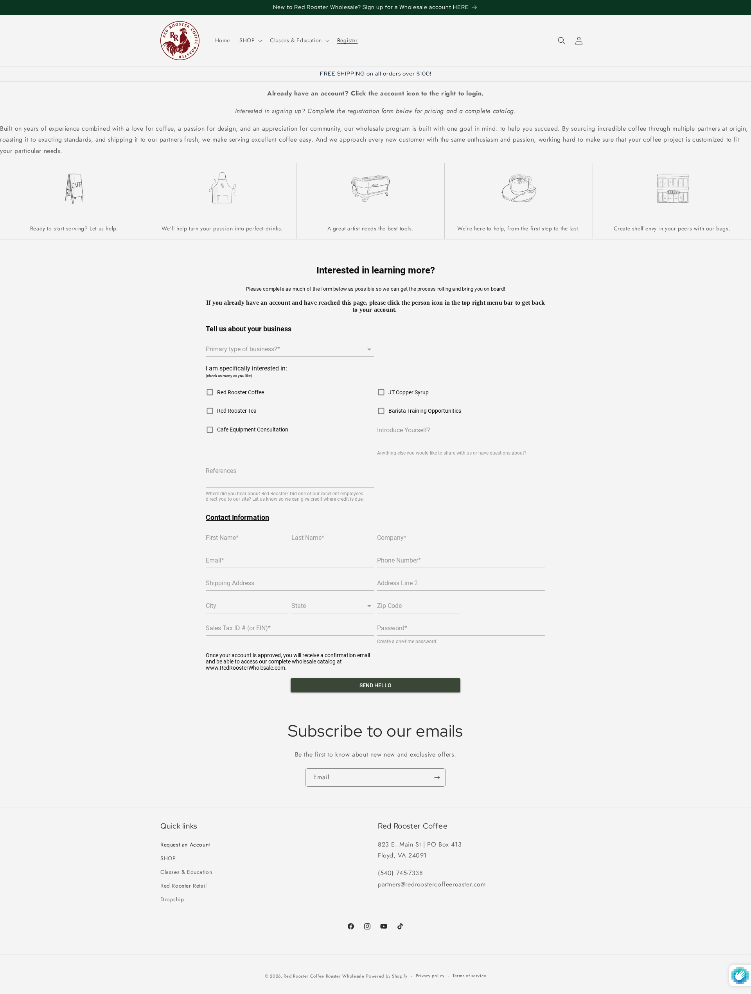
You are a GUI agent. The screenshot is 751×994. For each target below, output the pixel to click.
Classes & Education (186, 871)
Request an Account (185, 844)
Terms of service (469, 976)
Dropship (172, 899)
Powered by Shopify (387, 976)
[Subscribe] (437, 777)
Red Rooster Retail (183, 886)
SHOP (168, 858)
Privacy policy (430, 976)
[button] (250, 40)
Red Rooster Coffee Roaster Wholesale (324, 976)
